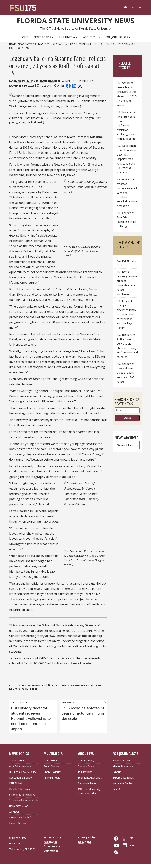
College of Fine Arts (74, 685)
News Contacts (122, 760)
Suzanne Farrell (29, 689)
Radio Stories (51, 766)
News (21, 44)
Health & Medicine (20, 789)
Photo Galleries (53, 772)
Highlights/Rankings (90, 777)
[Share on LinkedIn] (74, 85)
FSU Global (15, 783)
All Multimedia (52, 777)
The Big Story (86, 760)
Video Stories (51, 760)
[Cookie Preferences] (116, 851)
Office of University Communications (89, 791)
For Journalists (117, 37)
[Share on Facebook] (68, 85)
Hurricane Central (123, 783)
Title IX (117, 789)
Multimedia (67, 37)
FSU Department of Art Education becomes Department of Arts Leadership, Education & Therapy (127, 159)
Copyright (84, 842)
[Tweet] (80, 85)
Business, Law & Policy (22, 772)
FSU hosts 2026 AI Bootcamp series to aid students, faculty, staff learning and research (127, 346)
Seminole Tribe (87, 783)
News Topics (43, 37)
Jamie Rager (48, 81)
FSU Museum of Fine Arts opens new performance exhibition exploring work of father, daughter (127, 125)
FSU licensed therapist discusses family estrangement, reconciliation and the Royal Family (126, 314)
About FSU (90, 37)
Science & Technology (22, 794)
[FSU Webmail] (125, 7)
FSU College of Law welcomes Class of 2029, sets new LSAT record (126, 372)
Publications (85, 772)
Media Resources (123, 766)
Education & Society (21, 777)
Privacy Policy (87, 837)
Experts (117, 772)
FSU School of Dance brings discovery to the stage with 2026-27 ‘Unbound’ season (127, 94)
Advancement (17, 760)
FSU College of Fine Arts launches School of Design (126, 219)
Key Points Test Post (126, 263)
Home (24, 37)
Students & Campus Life (23, 800)
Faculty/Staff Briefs (20, 817)
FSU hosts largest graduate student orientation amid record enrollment (127, 283)
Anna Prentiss (24, 81)
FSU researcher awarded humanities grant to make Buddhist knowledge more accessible (127, 193)
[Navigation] (140, 7)
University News (18, 806)
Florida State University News (75, 20)
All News (14, 811)
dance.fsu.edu (80, 663)
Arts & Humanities (37, 44)
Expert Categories (123, 777)
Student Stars (86, 766)
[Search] (133, 7)
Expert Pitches (17, 823)
